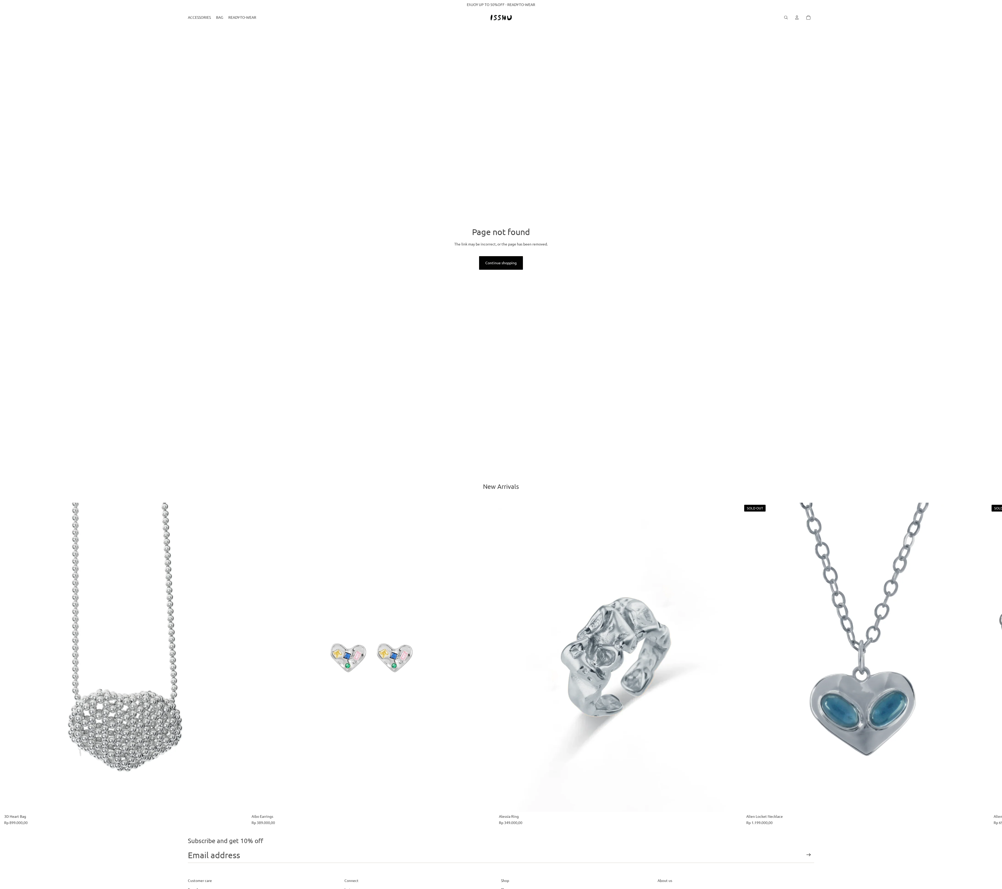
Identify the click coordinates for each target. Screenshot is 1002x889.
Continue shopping (501, 262)
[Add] (239, 803)
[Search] (786, 17)
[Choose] (734, 803)
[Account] (797, 17)
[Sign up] (808, 854)
